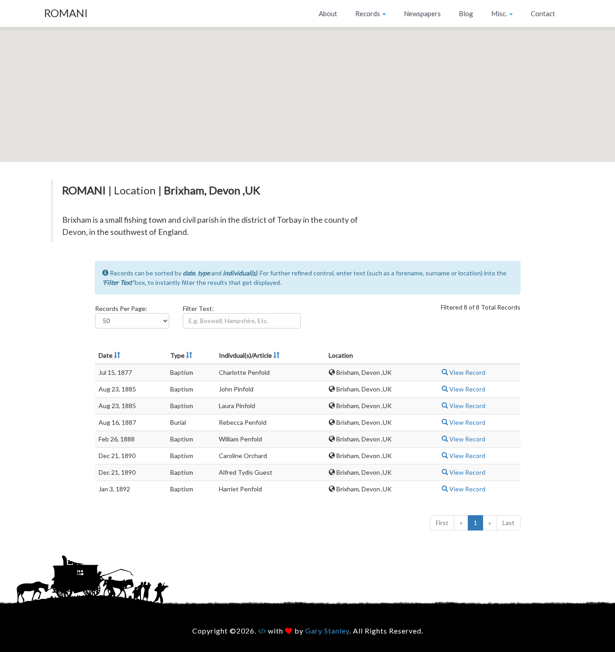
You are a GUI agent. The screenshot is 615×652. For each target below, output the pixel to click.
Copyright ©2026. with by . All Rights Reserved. (307, 630)
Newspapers (422, 13)
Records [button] (368, 13)
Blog (466, 13)
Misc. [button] (499, 13)
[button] (307, 89)
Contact (543, 13)
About (328, 13)
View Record (466, 372)
